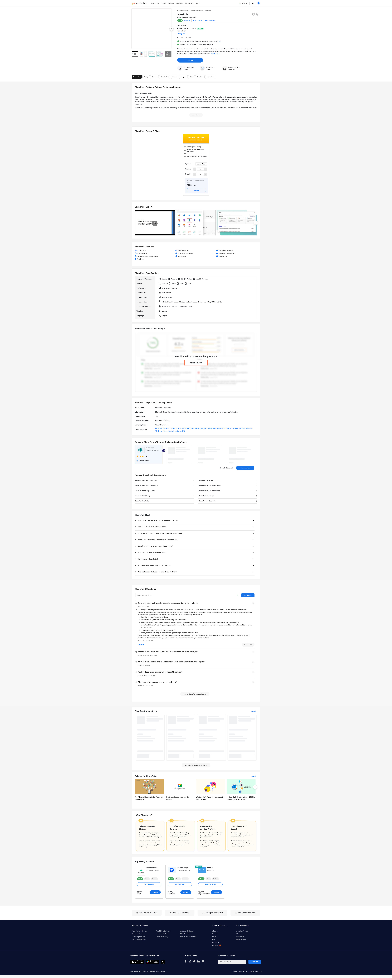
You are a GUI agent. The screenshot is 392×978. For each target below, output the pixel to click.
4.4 (202, 879)
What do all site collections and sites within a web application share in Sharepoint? (171, 662)
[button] (194, 520)
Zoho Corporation (153, 870)
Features (154, 879)
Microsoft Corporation (189, 17)
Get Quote (216, 892)
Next (171, 29)
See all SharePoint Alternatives (196, 765)
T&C (219, 41)
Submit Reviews (196, 363)
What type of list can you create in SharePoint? (157, 682)
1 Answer (141, 644)
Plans (147, 879)
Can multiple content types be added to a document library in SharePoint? (168, 603)
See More (196, 115)
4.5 (141, 879)
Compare (179, 3)
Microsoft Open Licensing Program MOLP (197, 428)
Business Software (182, 10)
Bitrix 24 (211, 870)
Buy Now (190, 60)
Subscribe (255, 961)
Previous (132, 29)
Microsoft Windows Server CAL (174, 431)
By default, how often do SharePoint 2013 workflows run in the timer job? (168, 652)
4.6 (171, 879)
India (243, 3)
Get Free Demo (149, 884)
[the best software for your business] (139, 4)
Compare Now (245, 468)
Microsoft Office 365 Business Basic (168, 428)
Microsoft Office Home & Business (225, 428)
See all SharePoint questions (194, 694)
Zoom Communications (185, 870)
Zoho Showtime (151, 868)
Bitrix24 (210, 868)
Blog (197, 3)
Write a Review (197, 20)
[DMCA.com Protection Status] (163, 963)
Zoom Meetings (182, 868)
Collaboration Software (196, 10)
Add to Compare (144, 460)
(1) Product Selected (226, 468)
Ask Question (189, 3)
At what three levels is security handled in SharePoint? (160, 672)
